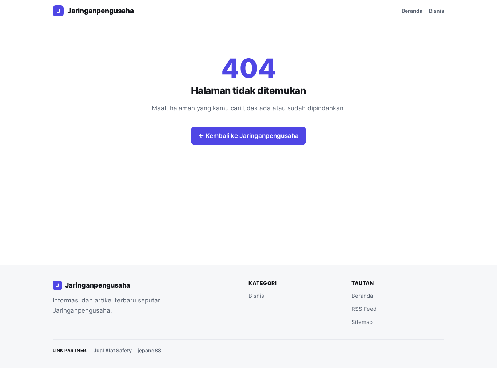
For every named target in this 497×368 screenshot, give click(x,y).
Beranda (412, 11)
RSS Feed (364, 308)
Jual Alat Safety (113, 350)
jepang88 (149, 350)
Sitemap (362, 321)
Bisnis (436, 11)
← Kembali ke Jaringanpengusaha (248, 135)
